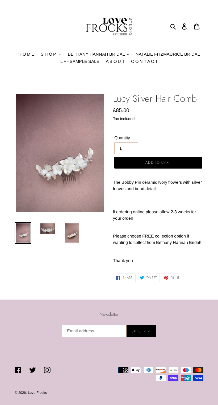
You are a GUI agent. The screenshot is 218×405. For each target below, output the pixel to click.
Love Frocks (37, 393)
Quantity (122, 138)
